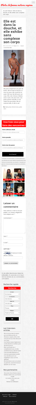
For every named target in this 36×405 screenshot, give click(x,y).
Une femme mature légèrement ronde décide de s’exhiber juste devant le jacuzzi (12, 343)
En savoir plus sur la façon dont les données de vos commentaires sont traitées (13, 276)
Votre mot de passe (8, 145)
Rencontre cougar (6, 394)
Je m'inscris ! (13, 154)
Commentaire (7, 218)
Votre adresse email (8, 129)
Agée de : (12, 301)
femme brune (15, 107)
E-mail (5, 242)
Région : (12, 310)
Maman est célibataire (12, 381)
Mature (10, 11)
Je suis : (12, 292)
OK (12, 319)
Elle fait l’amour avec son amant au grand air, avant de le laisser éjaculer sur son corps (12, 362)
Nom (4, 236)
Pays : (12, 306)
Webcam (5, 396)
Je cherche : (12, 296)
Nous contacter (12, 396)
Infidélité (14, 394)
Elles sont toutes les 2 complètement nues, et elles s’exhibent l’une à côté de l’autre (12, 348)
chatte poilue (8, 107)
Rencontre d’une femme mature (12, 373)
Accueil (5, 11)
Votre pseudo (6, 137)
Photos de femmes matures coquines (17, 5)
